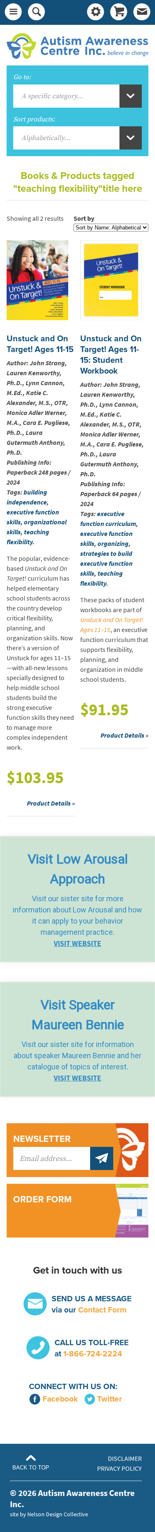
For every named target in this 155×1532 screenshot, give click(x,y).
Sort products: (34, 119)
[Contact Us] (142, 12)
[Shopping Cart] (119, 12)
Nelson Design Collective (57, 1514)
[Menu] (13, 12)
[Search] (36, 12)
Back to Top (30, 1467)
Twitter (109, 1399)
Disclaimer (125, 1458)
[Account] (95, 12)
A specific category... (52, 96)
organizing (113, 543)
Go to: (22, 77)
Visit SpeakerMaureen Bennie (77, 1015)
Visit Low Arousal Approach (78, 869)
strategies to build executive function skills (106, 563)
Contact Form (102, 1310)
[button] (77, 899)
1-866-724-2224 (92, 1353)
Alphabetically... (45, 138)
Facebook (60, 1399)
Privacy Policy (119, 1468)
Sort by (84, 218)
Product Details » (51, 803)
